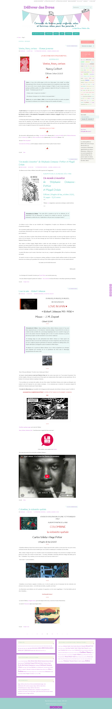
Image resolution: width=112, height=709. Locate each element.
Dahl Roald (83, 650)
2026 (45, 650)
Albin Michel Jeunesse (40, 661)
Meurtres (88, 86)
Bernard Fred (89, 646)
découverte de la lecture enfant (45, 691)
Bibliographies (72, 1)
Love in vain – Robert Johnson (32, 291)
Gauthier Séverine (76, 652)
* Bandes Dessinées (39, 293)
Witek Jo (76, 661)
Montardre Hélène (61, 656)
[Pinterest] (110, 295)
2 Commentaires (73, 159)
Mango (41, 669)
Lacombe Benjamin (70, 654)
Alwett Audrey (74, 646)
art (48, 203)
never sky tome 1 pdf (33, 691)
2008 (28, 648)
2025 (43, 650)
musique (82, 88)
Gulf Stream (29, 667)
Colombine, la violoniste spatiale (32, 509)
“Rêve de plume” (27, 140)
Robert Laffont (37, 671)
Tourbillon (32, 673)
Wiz (40, 673)
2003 (19, 648)
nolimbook (38, 689)
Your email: (83, 114)
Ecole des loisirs (23, 665)
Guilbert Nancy (85, 652)
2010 (33, 648)
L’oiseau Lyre (25, 137)
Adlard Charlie (60, 646)
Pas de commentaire (72, 506)
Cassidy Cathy (73, 648)
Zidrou (87, 661)
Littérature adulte (49, 1)
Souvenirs (82, 100)
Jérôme (23, 430)
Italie (91, 82)
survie (85, 100)
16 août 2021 (30, 51)
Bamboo (47, 661)
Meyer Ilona (86, 654)
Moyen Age (92, 86)
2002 (51, 646)
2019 (29, 650)
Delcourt (37, 663)
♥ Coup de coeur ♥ (48, 293)
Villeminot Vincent (68, 661)
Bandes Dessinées (38, 1)
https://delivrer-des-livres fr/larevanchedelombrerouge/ (30, 684)
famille (86, 74)
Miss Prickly (90, 654)
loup (91, 84)
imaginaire (92, 80)
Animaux (83, 63)
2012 (39, 648)
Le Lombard (23, 669)
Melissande (23, 167)
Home (19, 37)
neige (90, 88)
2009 (31, 648)
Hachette (34, 667)
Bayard (51, 661)
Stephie (55, 449)
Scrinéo (51, 671)
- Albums (50, 167)
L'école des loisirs (46, 667)
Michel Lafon (45, 669)
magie (82, 86)
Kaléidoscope (40, 667)
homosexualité (83, 80)
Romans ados (55, 51)
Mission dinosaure (71, 135)
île (90, 80)
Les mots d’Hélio (44, 135)
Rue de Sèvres (42, 671)
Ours (86, 90)
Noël (81, 90)
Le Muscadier (28, 669)
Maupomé (82, 654)
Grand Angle (24, 667)
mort (90, 86)
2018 (26, 650)
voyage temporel (83, 104)
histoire (90, 78)
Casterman (27, 663)
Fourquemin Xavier (71, 652)
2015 (51, 648)
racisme (85, 94)
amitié (82, 62)
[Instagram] (110, 293)
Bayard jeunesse (21, 663)
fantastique (92, 74)
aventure (92, 64)
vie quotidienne (86, 102)
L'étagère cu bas (26, 626)
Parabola (58, 703)
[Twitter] (110, 288)
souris (93, 98)
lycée (93, 84)
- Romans (49, 51)
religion (88, 94)
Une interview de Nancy (24, 143)
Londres (89, 84)
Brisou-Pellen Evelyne (61, 648)
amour (88, 62)
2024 (41, 650)
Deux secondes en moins (38, 137)
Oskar (24, 152)
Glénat (24, 500)
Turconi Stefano (88, 658)
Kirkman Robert (64, 654)
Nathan (20, 671)
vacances (93, 100)
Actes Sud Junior (24, 661)
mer (86, 86)
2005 (22, 648)
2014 (48, 648)
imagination (82, 82)
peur (93, 90)
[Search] (90, 7)
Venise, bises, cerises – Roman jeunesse (36, 48)
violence (90, 102)
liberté (84, 84)
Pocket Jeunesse (29, 671)
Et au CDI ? (79, 1)
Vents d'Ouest (36, 673)
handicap (82, 78)
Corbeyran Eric (78, 650)
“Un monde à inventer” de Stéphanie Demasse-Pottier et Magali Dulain (47, 163)
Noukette (28, 430)
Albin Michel (31, 661)
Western (86, 104)
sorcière (91, 98)
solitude (88, 98)
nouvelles (84, 90)
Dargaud (32, 663)
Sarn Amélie (75, 658)
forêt (90, 76)
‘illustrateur (26, 603)
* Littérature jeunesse (40, 51)
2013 (44, 648)
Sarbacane (47, 671)
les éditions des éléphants (35, 669)
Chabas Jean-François (83, 648)
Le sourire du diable (59, 135)
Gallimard (37, 665)
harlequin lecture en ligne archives (26, 693)
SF (83, 98)
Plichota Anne (90, 656)
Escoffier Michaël (64, 652)
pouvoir (87, 92)
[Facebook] (110, 285)
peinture (91, 90)
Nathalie (22, 51)
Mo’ (31, 430)
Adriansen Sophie (66, 646)
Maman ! (85, 1)
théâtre (88, 100)
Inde (89, 82)
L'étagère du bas (26, 281)
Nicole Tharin (42, 275)
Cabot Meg (67, 648)
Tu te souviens (46, 278)
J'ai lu (37, 667)
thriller (90, 100)
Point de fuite (54, 137)
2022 (37, 650)
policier (84, 92)
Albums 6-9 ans (56, 167)
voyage (93, 102)
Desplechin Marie (88, 650)
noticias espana (29, 686)
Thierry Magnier (26, 673)
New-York (92, 88)
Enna (20, 430)
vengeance (82, 102)
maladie (84, 86)
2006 (24, 648)
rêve (90, 94)
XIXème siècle (89, 104)
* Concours (92, 1)
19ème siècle (83, 59)
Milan (49, 669)
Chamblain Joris (64, 650)
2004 (20, 648)
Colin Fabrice (70, 650)
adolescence (88, 59)
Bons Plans (83, 129)
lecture (82, 84)
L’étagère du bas (32, 600)
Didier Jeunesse (44, 663)
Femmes (88, 76)
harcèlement (86, 78)
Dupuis (49, 663)
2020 (32, 650)
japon (93, 82)
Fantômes (85, 76)
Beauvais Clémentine (81, 646)
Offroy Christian (79, 656)
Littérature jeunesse (61, 1)
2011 (36, 648)
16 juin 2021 (29, 293)
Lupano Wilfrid (77, 654)
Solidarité (85, 98)
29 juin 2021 (31, 167)
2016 (19, 650)
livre (86, 84)
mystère (85, 88)
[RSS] (110, 290)
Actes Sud (19, 661)
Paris (88, 90)
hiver (93, 78)
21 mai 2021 (29, 512)
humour (87, 80)
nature (88, 88)
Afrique (93, 59)
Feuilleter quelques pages (25, 427)
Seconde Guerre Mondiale (87, 96)
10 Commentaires (73, 288)
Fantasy (82, 76)
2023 (39, 650)
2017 (22, 650)
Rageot (33, 671)
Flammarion (32, 665)
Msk (52, 669)
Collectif (73, 650)
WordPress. (63, 703)
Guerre (93, 76)
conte (91, 65)
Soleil (19, 673)
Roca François (65, 658)
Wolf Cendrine (82, 661)
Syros (21, 673)
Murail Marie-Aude (70, 656)
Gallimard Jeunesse (46, 665)
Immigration (86, 82)
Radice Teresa (60, 658)
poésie (82, 92)
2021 (35, 650)
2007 (26, 648)
